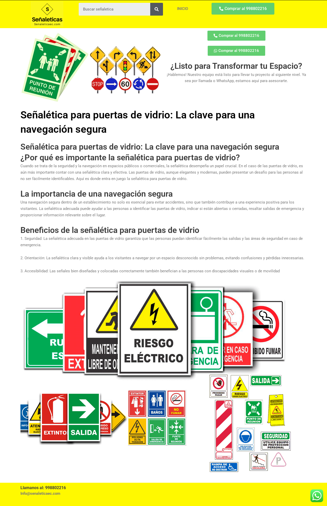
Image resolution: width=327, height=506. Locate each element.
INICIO (182, 8)
